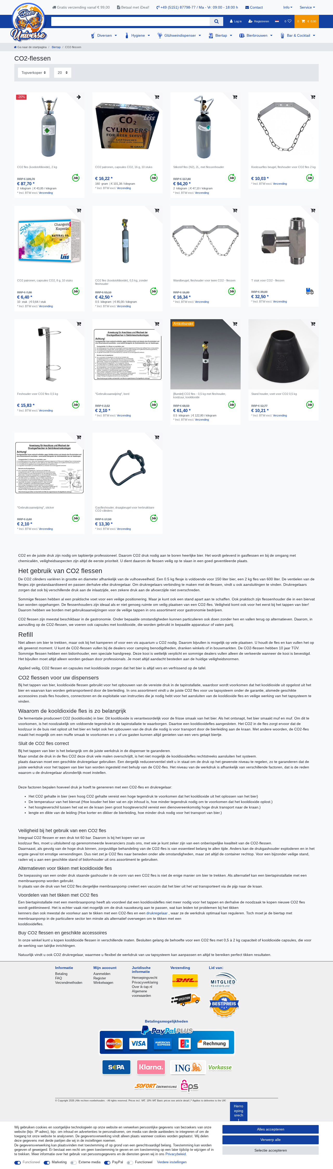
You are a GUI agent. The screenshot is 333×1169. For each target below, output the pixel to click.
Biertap (221, 35)
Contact (256, 7)
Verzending (46, 192)
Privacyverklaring (145, 982)
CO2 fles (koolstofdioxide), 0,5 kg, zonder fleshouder (121, 282)
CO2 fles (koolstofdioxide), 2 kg (37, 167)
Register (99, 978)
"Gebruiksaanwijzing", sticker (35, 507)
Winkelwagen (103, 983)
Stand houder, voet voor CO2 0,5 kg (274, 393)
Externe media (89, 1162)
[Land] (276, 21)
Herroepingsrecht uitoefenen (238, 1117)
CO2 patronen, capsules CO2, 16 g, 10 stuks (123, 167)
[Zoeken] (216, 21)
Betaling (61, 974)
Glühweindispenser (180, 35)
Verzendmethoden (68, 983)
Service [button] (306, 7)
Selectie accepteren (270, 1150)
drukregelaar (157, 913)
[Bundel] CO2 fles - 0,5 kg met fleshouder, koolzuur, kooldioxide (199, 395)
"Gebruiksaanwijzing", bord (112, 393)
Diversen (105, 35)
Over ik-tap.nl (142, 987)
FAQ (58, 978)
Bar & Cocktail (299, 35)
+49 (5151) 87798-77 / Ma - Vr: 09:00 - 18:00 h (198, 7)
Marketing (59, 1162)
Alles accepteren (270, 1129)
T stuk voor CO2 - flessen (267, 280)
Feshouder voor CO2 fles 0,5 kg (37, 393)
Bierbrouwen (257, 35)
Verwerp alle (270, 1140)
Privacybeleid (175, 1154)
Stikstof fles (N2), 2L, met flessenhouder (198, 167)
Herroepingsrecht (144, 978)
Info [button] (286, 7)
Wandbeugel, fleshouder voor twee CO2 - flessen (204, 280)
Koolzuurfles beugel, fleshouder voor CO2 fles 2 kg (283, 167)
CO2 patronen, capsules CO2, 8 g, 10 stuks (45, 280)
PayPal (117, 1162)
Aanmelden (101, 974)
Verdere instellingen (172, 1162)
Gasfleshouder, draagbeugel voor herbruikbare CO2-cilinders (124, 509)
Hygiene (138, 35)
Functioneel (31, 1162)
